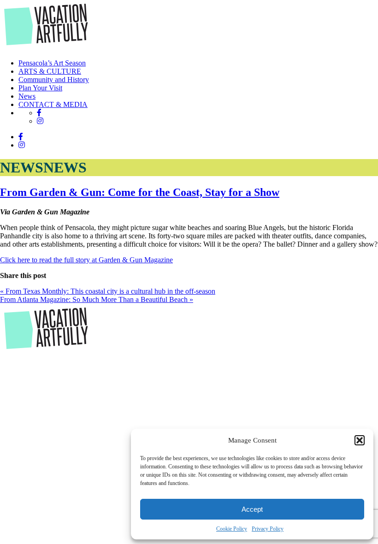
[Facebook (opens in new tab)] (39, 113)
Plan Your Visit (40, 88)
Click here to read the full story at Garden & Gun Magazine (86, 260)
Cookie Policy (231, 529)
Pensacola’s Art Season (52, 63)
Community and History (53, 79)
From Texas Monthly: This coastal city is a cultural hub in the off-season (107, 291)
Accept (252, 509)
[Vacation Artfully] (46, 47)
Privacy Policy (268, 529)
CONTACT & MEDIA (53, 104)
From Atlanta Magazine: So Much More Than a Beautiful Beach (96, 299)
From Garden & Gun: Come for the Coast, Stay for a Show (139, 192)
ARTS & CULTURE (49, 71)
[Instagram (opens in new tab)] (40, 121)
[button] (359, 440)
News (26, 96)
